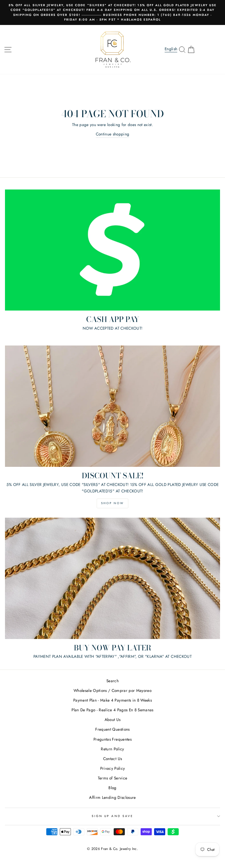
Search (112, 681)
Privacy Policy (112, 768)
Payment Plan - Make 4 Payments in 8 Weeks (112, 700)
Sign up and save (112, 816)
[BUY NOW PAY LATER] (112, 578)
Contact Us (112, 759)
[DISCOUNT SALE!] (112, 406)
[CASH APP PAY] (112, 250)
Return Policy (112, 749)
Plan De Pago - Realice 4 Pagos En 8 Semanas (112, 710)
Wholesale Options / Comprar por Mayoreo (112, 690)
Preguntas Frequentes (112, 739)
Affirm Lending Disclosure (112, 797)
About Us (113, 719)
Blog (112, 788)
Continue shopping (112, 134)
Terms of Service (112, 778)
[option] (112, 12)
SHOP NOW (112, 503)
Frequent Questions (112, 729)
